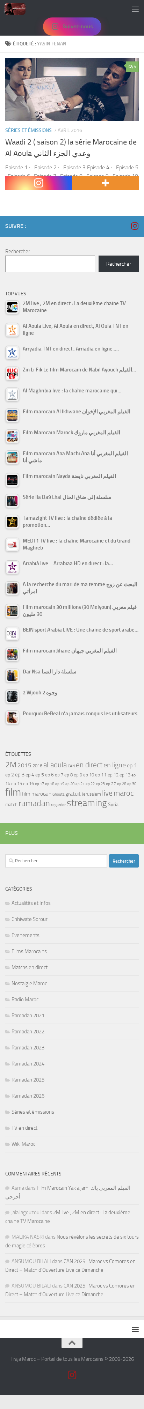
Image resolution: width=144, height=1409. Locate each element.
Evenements (25, 935)
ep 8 (68, 774)
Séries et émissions (28, 130)
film (13, 792)
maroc (124, 793)
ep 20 (69, 784)
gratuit (73, 793)
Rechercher (17, 251)
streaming (87, 803)
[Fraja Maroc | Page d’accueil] (19, 9)
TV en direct (24, 1128)
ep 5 (39, 774)
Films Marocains (29, 951)
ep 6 (49, 775)
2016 (37, 765)
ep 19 (59, 784)
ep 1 (132, 765)
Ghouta (58, 794)
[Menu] (135, 8)
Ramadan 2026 (28, 1096)
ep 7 (59, 774)
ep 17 (39, 783)
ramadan (34, 803)
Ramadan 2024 (28, 1064)
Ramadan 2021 (28, 1015)
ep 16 (28, 783)
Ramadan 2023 (28, 1048)
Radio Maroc (25, 999)
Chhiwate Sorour (30, 919)
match (11, 804)
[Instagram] (38, 183)
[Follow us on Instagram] (134, 226)
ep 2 (9, 775)
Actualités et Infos (31, 903)
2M (10, 764)
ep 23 (100, 784)
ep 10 (88, 774)
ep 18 (49, 784)
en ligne (114, 765)
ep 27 (111, 783)
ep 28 (121, 784)
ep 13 (125, 774)
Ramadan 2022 (28, 1031)
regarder (58, 804)
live (107, 793)
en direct (89, 765)
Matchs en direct (30, 967)
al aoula (55, 765)
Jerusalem (91, 794)
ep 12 (113, 774)
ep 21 (80, 783)
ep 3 (19, 775)
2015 (24, 765)
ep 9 (78, 774)
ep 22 (90, 784)
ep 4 (30, 775)
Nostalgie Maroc (29, 983)
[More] (105, 183)
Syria (113, 804)
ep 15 (16, 783)
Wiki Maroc (23, 1144)
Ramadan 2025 (28, 1080)
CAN (71, 766)
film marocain (36, 794)
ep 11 (101, 774)
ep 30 (131, 784)
